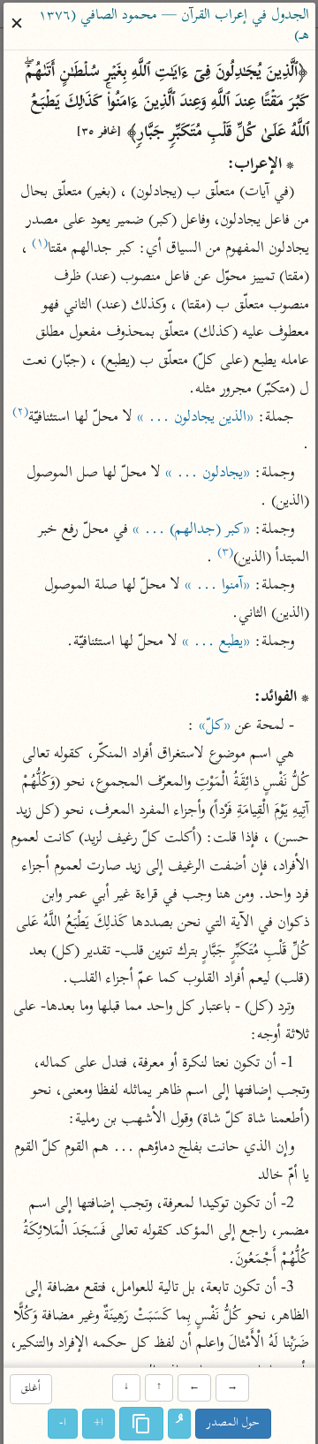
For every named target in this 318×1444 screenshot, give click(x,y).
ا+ (98, 1424)
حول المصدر (233, 1424)
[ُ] (179, 1425)
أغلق (30, 1389)
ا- (62, 1424)
